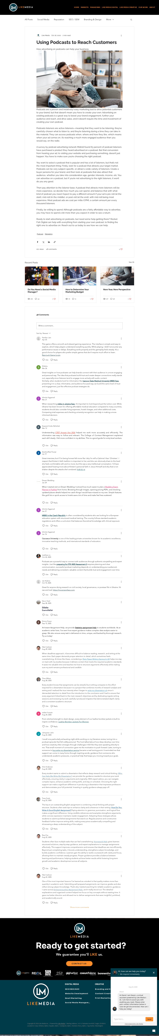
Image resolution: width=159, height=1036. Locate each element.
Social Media (43, 19)
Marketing (48, 234)
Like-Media (61, 1023)
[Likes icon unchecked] (43, 359)
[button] (95, 7)
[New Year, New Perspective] (117, 276)
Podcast (40, 234)
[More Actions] (121, 338)
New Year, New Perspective (116, 289)
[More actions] (121, 35)
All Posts (29, 19)
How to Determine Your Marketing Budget (77, 290)
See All (131, 262)
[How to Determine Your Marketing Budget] (79, 276)
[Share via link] (55, 242)
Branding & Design (92, 19)
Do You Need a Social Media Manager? (42, 290)
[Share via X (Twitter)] (43, 242)
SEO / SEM (74, 19)
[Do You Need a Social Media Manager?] (42, 276)
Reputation (59, 19)
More (108, 19)
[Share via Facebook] (37, 242)
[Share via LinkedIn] (49, 242)
